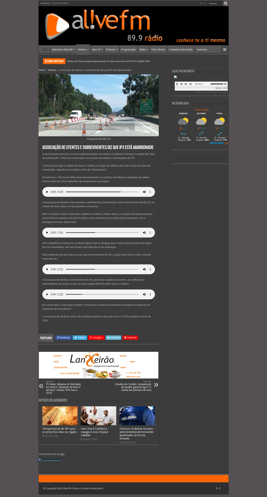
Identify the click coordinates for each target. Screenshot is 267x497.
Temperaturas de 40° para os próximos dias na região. (59, 430)
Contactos (202, 49)
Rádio (143, 49)
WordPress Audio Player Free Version (212, 92)
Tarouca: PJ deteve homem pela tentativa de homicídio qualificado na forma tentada (136, 433)
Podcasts (111, 49)
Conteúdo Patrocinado (181, 49)
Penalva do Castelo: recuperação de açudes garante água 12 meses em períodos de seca (133, 385)
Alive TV (96, 49)
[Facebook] (204, 3)
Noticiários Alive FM (62, 49)
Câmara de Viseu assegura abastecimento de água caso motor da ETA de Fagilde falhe (108, 61)
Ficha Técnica (158, 49)
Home (45, 49)
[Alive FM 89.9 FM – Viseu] (133, 25)
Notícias (82, 49)
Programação (128, 49)
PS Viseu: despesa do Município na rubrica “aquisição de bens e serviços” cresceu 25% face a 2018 (63, 387)
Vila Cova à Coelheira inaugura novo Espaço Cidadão (94, 432)
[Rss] (201, 3)
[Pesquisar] (225, 3)
